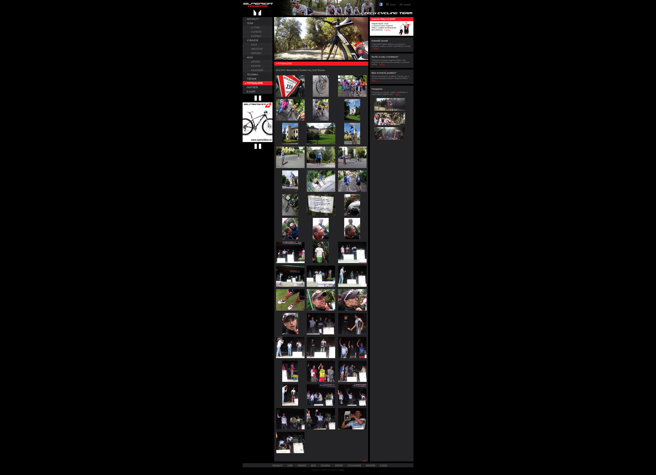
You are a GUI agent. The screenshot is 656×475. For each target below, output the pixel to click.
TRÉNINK (252, 79)
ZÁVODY (255, 62)
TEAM (250, 23)
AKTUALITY (253, 19)
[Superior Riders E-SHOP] (405, 35)
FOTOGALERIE (255, 83)
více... (388, 30)
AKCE (250, 57)
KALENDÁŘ (257, 70)
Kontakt (407, 5)
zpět (364, 460)
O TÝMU (255, 27)
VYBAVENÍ (252, 40)
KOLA (254, 44)
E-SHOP (251, 91)
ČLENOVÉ (256, 32)
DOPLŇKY (256, 53)
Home (393, 5)
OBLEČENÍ (256, 49)
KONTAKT (256, 36)
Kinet (342, 470)
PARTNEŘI (252, 87)
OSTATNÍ (256, 66)
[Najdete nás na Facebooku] (382, 4)
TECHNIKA (252, 74)
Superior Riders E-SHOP (383, 19)
